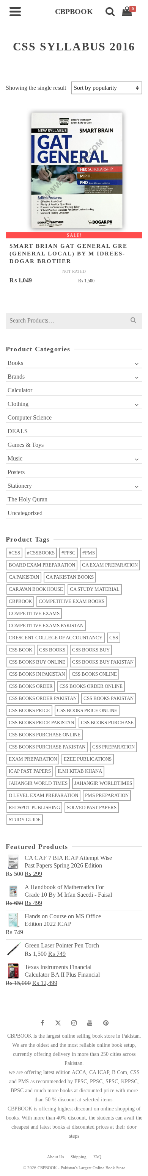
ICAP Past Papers (30, 771)
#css (14, 553)
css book (20, 650)
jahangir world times (38, 783)
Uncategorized (25, 513)
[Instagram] (74, 1023)
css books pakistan (108, 698)
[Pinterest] (106, 1023)
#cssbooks (41, 553)
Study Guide (25, 819)
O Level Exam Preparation (43, 795)
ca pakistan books (70, 577)
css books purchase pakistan (47, 747)
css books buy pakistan (103, 662)
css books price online (87, 710)
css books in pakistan (37, 674)
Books (15, 363)
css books (52, 650)
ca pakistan (24, 577)
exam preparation (33, 759)
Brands (16, 376)
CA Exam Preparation (110, 565)
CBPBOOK (20, 601)
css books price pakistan (41, 722)
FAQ (97, 1156)
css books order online (91, 686)
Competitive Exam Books (71, 601)
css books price (29, 710)
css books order (31, 686)
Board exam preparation (42, 565)
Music (15, 458)
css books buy (91, 650)
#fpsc (68, 553)
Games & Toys (26, 445)
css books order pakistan (43, 698)
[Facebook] (42, 1023)
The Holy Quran (27, 499)
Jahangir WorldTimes (103, 783)
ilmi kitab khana (80, 771)
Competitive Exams (34, 613)
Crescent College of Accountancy (55, 637)
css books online (94, 674)
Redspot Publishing (34, 807)
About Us (55, 1156)
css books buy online (37, 662)
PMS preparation (107, 795)
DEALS (18, 431)
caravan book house (36, 589)
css (113, 637)
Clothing (18, 404)
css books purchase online (44, 735)
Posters (16, 472)
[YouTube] (90, 1023)
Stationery (20, 485)
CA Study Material (95, 589)
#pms (88, 553)
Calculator (20, 390)
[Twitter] (58, 1023)
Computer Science (30, 417)
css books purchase (107, 722)
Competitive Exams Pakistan (46, 625)
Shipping (79, 1156)
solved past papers (92, 807)
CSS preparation (113, 747)
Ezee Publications (88, 759)
